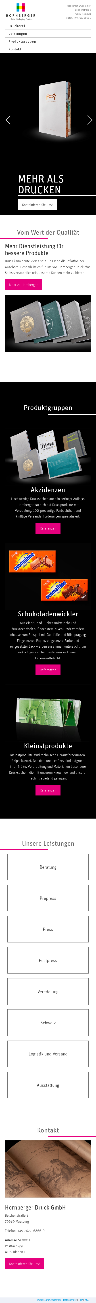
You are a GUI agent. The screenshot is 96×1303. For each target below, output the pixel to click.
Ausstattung (48, 1085)
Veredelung (48, 991)
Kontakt (14, 49)
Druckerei (16, 26)
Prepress (48, 898)
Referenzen (48, 528)
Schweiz (48, 1022)
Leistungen (17, 33)
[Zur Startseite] (20, 11)
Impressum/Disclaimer (49, 1299)
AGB (87, 1299)
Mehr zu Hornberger (23, 284)
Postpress (48, 960)
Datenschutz (70, 1299)
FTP (81, 1299)
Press (48, 929)
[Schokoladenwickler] (48, 576)
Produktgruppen (22, 41)
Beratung (48, 867)
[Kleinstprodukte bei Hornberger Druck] (48, 713)
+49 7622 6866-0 (82, 17)
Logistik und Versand (48, 1054)
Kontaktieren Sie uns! (37, 204)
